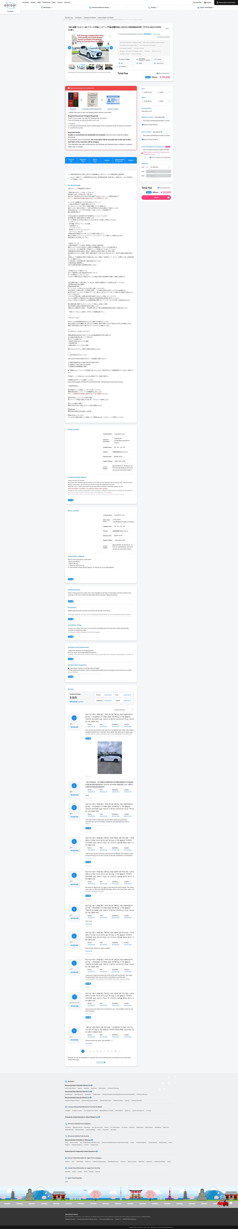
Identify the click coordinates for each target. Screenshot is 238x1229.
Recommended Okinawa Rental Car (77, 1091)
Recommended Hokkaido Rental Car (78, 1085)
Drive (73, 1161)
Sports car (127, 1110)
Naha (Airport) (68, 1094)
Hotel (54, 2)
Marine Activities (132, 1161)
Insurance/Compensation (99, 1161)
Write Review (100, 1062)
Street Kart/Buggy (90, 1129)
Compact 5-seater (77, 1110)
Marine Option (149, 1127)
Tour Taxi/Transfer (115, 1127)
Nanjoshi (67, 1144)
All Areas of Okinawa (142, 1094)
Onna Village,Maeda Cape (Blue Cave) (90, 1142)
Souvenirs (123, 1161)
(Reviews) (156, 34)
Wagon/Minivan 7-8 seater (107, 1110)
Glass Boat (113, 1129)
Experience (149, 1161)
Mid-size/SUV (119, 1110)
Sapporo (80, 1088)
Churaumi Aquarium (141, 1142)
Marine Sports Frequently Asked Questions (80, 1151)
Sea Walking (158, 1127)
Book (156, 197)
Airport (169, 1161)
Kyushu (91, 1171)
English (209, 2)
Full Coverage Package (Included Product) (156, 149)
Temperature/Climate (159, 1161)
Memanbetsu (102, 1088)
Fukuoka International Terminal (90, 1100)
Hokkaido (67, 1171)
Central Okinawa (152, 1142)
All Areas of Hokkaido (113, 1088)
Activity (33, 2)
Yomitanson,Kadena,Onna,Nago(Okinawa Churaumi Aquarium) (118, 1094)
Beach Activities (79, 1129)
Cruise (99, 1129)
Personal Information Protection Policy (87, 1219)
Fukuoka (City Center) (105, 1100)
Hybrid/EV (67, 1110)
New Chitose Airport (70, 1088)
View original (88, 858)
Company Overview (70, 1219)
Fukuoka (86, 1144)
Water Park (166, 1127)
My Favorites (197, 2)
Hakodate (86, 1088)
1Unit (142, 167)
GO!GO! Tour (69, 17)
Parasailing (87, 1127)
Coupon (59, 2)
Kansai (85, 1171)
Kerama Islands (74, 1142)
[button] (69, 47)
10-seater (148, 1110)
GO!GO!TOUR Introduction (129, 1219)
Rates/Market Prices (113, 1161)
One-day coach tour (97, 1127)
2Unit (142, 171)
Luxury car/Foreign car (138, 1110)
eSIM (38, 2)
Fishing (106, 1127)
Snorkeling (68, 1127)
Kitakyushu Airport (118, 1100)
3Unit (142, 175)
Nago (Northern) (78, 1094)
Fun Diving (124, 1127)
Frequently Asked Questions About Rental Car (81, 1117)
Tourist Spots (79, 1161)
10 (115, 1051)
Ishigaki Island (96, 1094)
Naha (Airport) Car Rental (106, 17)
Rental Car (88, 1161)
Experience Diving (77, 1127)
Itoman (170, 1142)
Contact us (118, 1219)
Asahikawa (94, 1088)
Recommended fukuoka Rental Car (77, 1097)
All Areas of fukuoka (136, 1100)
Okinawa (97, 1171)
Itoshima (127, 1100)
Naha (66, 1142)
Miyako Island (163, 1142)
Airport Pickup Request (151, 124)
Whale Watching (69, 1129)
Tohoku (74, 1171)
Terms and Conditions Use (106, 1219)
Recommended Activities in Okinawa (78, 1140)
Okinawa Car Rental (90, 17)
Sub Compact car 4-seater (91, 1110)
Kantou (80, 1171)
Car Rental (25, 2)
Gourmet (67, 2)
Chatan (132, 1142)
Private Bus (106, 1129)
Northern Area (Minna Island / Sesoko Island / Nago (115, 1142)
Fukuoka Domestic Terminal (72, 1100)
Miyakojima (88, 1094)
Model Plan (141, 1161)
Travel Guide (46, 2)
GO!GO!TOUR (161, 1227)
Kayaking (131, 1127)
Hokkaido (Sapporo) (77, 1144)
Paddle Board (139, 1127)
